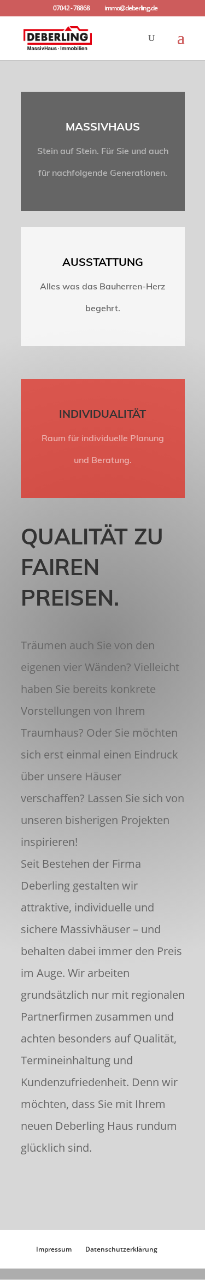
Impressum (54, 1249)
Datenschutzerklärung (121, 1249)
